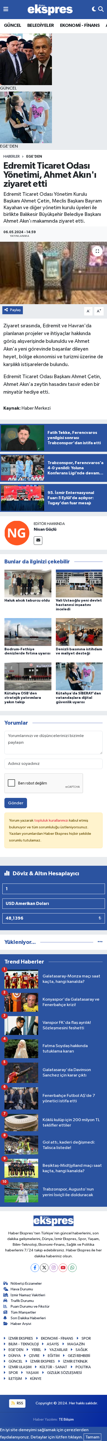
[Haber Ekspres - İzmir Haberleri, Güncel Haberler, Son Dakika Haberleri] (50, 9)
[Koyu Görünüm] (94, 9)
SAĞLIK (82, 1350)
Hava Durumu (22, 1289)
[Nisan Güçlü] (16, 533)
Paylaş (15, 310)
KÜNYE (35, 1379)
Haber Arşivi (21, 1324)
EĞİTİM (54, 1356)
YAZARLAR (58, 1350)
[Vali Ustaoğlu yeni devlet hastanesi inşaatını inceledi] (79, 583)
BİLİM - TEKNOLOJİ (24, 1344)
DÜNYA (15, 1356)
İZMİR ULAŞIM (20, 1367)
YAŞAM (32, 1373)
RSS (19, 1403)
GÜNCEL (12, 25)
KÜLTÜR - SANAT (53, 1367)
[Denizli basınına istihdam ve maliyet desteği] (79, 632)
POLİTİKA (83, 1367)
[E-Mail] (38, 540)
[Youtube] (63, 1268)
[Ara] (101, 9)
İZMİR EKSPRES (21, 1338)
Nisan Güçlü (45, 529)
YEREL (36, 1350)
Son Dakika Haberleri (28, 1318)
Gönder (15, 803)
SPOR (86, 1338)
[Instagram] (53, 1268)
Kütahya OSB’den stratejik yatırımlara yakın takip (22, 698)
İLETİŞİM (15, 1379)
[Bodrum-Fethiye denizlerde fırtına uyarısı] (27, 632)
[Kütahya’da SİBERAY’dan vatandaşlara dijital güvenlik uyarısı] (79, 676)
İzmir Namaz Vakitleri (28, 1295)
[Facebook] (35, 1268)
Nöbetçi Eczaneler (26, 1283)
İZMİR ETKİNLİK (75, 1361)
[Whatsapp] (72, 1268)
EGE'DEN (34, 156)
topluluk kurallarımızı (51, 820)
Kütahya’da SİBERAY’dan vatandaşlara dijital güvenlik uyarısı (78, 698)
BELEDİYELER (40, 25)
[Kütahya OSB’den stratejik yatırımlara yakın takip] (27, 676)
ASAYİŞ (53, 1344)
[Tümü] (100, 942)
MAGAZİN (76, 1344)
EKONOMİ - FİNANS (79, 25)
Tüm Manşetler (23, 1312)
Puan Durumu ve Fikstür (30, 1306)
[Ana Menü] (5, 9)
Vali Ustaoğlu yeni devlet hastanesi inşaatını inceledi (79, 605)
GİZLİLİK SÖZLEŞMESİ (64, 1373)
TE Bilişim (66, 1419)
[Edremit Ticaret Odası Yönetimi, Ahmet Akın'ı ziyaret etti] (53, 273)
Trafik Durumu (22, 1301)
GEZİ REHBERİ (79, 1356)
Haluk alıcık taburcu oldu (27, 600)
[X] (44, 1268)
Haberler (11, 156)
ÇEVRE (34, 1356)
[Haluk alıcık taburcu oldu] (27, 583)
